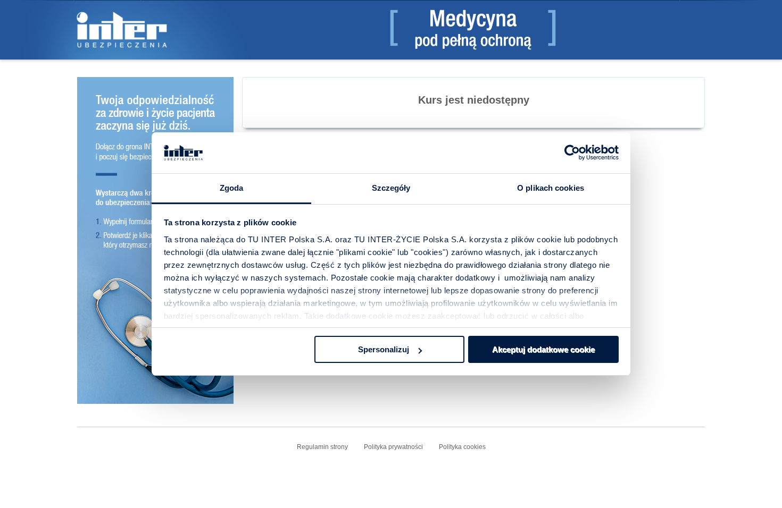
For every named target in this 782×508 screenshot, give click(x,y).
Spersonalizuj (383, 349)
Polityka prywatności (393, 447)
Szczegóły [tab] (391, 187)
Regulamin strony (322, 447)
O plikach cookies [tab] (550, 187)
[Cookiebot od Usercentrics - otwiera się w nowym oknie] (572, 153)
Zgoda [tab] (232, 187)
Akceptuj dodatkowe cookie (543, 349)
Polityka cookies (462, 447)
